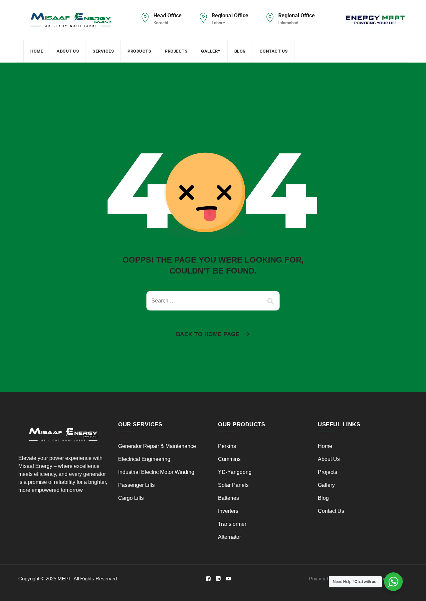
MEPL (64, 578)
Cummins (229, 459)
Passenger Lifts (136, 485)
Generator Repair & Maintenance (157, 446)
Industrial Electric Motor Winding (156, 472)
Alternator (229, 537)
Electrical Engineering (144, 459)
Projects (176, 51)
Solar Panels (233, 485)
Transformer (232, 524)
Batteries (228, 498)
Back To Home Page (208, 334)
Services (103, 51)
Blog (240, 51)
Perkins (227, 446)
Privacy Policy (324, 578)
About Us (68, 51)
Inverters (228, 511)
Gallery (211, 51)
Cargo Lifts (131, 498)
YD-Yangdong (235, 472)
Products (139, 51)
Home (36, 51)
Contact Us (274, 51)
